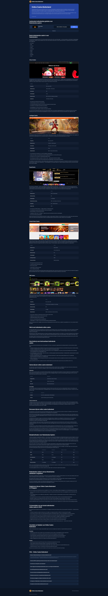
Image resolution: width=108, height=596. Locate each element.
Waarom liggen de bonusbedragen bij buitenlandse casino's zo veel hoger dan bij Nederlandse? (44, 566)
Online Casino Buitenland (75, 590)
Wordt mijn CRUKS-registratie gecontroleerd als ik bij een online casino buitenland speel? (43, 560)
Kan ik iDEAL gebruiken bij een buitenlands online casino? (39, 569)
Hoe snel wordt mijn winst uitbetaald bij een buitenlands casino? (39, 572)
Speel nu (74, 26)
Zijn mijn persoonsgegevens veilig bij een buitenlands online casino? (40, 578)
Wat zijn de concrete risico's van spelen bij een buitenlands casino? (40, 575)
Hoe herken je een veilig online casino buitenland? (37, 563)
